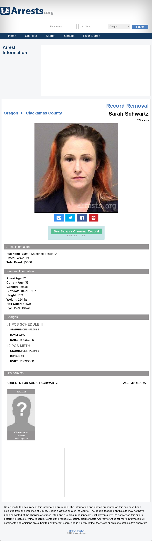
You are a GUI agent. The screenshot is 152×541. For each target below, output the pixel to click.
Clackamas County (44, 113)
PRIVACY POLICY (76, 531)
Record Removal (127, 106)
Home (12, 35)
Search (50, 35)
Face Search (91, 35)
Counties (31, 35)
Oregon (11, 113)
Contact (69, 35)
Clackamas (21, 432)
